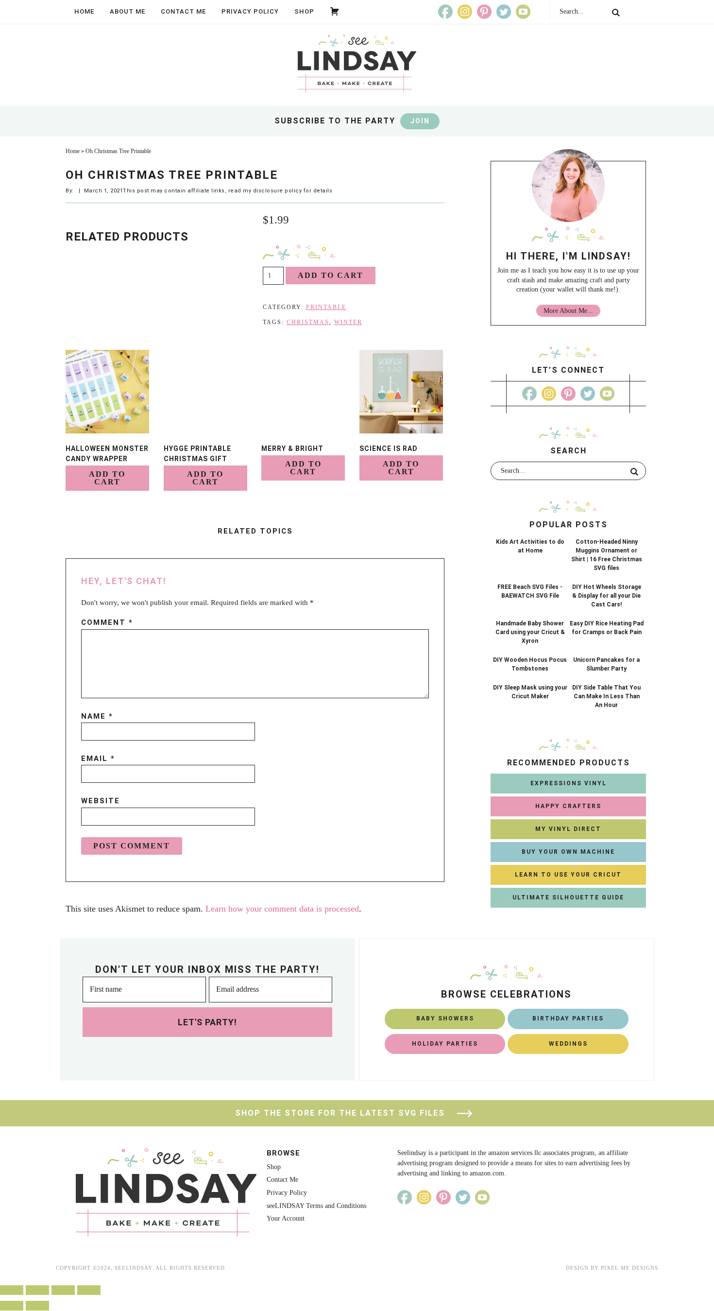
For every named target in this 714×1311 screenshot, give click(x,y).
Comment (107, 622)
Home (84, 11)
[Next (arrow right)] (37, 1306)
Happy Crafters (568, 806)
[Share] (37, 1290)
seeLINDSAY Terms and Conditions (316, 1205)
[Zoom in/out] (89, 1290)
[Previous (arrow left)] (11, 1306)
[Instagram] (465, 11)
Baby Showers (445, 1018)
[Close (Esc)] (11, 1290)
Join (420, 121)
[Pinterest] (484, 11)
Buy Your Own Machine (568, 851)
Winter (348, 322)
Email (98, 758)
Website (100, 800)
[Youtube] (523, 11)
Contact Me (183, 11)
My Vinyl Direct (568, 829)
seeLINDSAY (357, 63)
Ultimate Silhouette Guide (568, 897)
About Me (127, 11)
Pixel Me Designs (629, 1268)
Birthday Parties (568, 1018)
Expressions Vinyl (568, 783)
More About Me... (568, 310)
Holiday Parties (445, 1043)
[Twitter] (503, 11)
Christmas (308, 322)
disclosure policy (277, 191)
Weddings (568, 1043)
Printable (326, 307)
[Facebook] (445, 11)
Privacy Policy (250, 11)
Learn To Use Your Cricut (568, 874)
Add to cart (330, 275)
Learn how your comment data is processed (282, 909)
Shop (304, 11)
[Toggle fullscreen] (63, 1290)
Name (97, 716)
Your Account (286, 1218)
